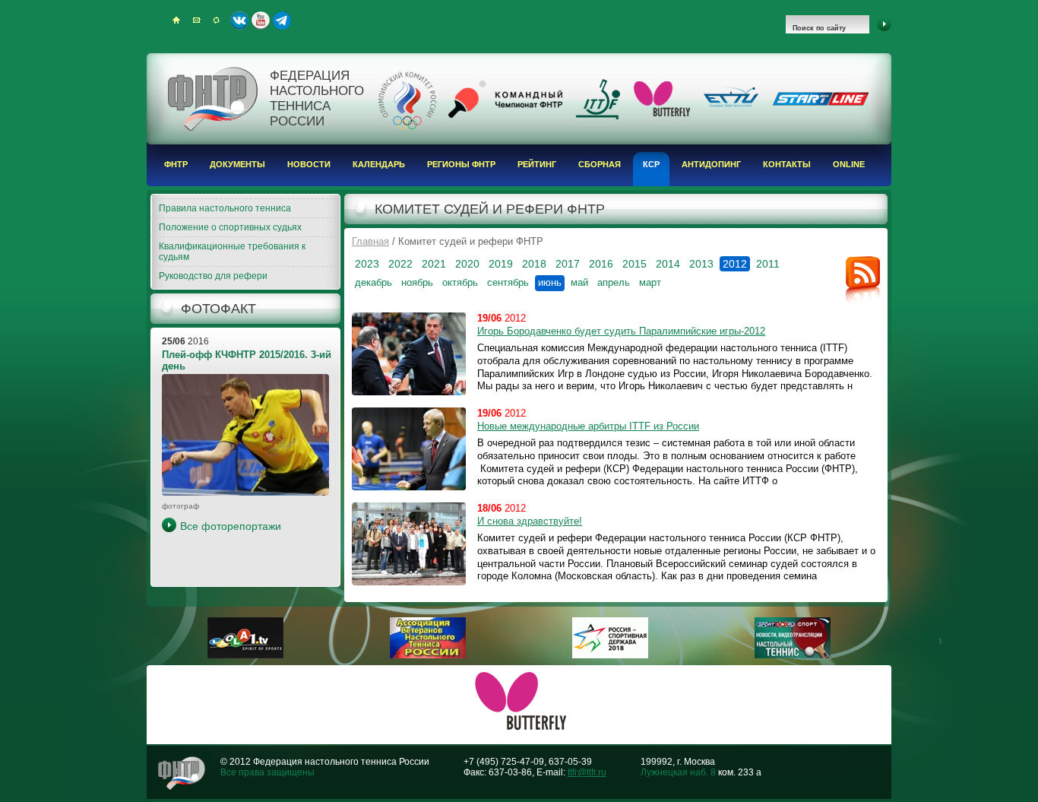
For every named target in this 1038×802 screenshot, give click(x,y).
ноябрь (417, 282)
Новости (309, 164)
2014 (668, 264)
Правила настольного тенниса (225, 208)
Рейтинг (536, 164)
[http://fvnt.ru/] (428, 655)
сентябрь (508, 282)
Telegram (282, 20)
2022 (400, 264)
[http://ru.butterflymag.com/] (662, 113)
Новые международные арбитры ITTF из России (588, 426)
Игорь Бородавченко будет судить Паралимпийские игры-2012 (621, 331)
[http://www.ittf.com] (598, 116)
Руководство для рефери (213, 276)
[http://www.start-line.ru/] (820, 102)
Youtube (261, 20)
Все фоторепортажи (230, 526)
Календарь (379, 164)
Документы (237, 164)
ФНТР (176, 164)
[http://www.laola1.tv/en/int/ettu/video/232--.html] (245, 655)
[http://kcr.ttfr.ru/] (505, 114)
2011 (768, 264)
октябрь (460, 282)
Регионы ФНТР (461, 164)
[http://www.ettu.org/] (731, 108)
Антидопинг (711, 164)
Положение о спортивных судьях (230, 227)
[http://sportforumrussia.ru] (610, 655)
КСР (651, 164)
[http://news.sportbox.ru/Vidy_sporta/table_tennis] (793, 655)
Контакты (787, 164)
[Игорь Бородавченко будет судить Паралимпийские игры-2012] (409, 353)
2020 (467, 264)
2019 (501, 264)
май (579, 282)
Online (849, 164)
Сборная (599, 164)
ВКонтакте (239, 20)
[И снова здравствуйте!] (409, 543)
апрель (613, 282)
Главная (370, 241)
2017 (567, 264)
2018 (534, 264)
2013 (701, 264)
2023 (367, 264)
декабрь (373, 282)
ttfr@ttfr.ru (587, 772)
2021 (434, 264)
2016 (601, 264)
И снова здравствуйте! (529, 521)
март (650, 282)
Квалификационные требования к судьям (232, 251)
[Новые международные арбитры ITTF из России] (409, 448)
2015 (634, 264)
